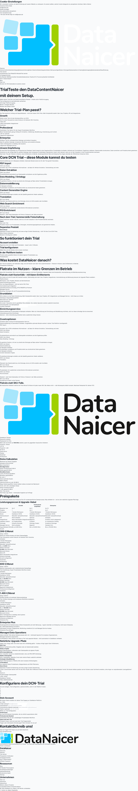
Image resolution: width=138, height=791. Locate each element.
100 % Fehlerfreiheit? (5, 78)
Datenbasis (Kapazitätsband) (8, 298)
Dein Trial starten (4, 491)
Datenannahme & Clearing (76, 70)
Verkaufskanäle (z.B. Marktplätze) (9, 304)
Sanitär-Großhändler (48, 77)
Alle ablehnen (3, 11)
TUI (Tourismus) (39, 77)
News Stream (11, 786)
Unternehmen (4, 705)
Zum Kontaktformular (6, 12)
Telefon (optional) (5, 709)
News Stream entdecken (6, 233)
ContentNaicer (4, 786)
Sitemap (2, 774)
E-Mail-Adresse (4, 704)
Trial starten (24, 73)
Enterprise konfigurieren (6, 618)
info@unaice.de (4, 7)
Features (2, 752)
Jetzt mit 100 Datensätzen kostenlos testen (13, 84)
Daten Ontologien (64, 70)
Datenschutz (3, 783)
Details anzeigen (4, 9)
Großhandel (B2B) (5, 77)
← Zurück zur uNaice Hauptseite (9, 790)
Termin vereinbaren (5, 746)
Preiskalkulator (4, 73)
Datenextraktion (4, 70)
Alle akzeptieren (11, 11)
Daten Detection (33, 70)
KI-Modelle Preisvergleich (7, 768)
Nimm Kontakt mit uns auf (29, 723)
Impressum (3, 781)
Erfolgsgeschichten (5, 757)
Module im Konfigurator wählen (8, 235)
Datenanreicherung (23, 70)
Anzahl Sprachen (4, 301)
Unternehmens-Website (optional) (9, 707)
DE (1, 84)
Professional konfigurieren (7, 589)
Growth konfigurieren (6, 558)
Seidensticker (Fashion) (28, 77)
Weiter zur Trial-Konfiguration (8, 710)
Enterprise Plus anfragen (6, 630)
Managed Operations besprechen (9, 636)
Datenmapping (87, 70)
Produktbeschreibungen (6, 769)
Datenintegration (42, 70)
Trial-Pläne (11, 73)
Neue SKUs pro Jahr (5, 299)
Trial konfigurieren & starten (7, 101)
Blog (1, 80)
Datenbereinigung (13, 70)
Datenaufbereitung (5, 771)
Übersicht (2, 750)
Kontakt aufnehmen (20, 101)
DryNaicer (18, 786)
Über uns (2, 82)
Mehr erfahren (87, 4)
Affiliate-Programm (5, 761)
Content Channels (5, 306)
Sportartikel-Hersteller (16, 77)
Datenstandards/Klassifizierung (99, 70)
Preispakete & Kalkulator (6, 756)
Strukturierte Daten (5, 773)
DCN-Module (17, 73)
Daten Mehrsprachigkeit (53, 70)
